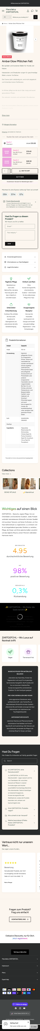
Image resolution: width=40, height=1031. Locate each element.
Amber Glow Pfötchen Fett (16, 23)
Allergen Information (10, 124)
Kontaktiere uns (19, 919)
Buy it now (20, 177)
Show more (5, 115)
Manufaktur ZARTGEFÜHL (16, 1019)
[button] (3, 11)
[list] (20, 571)
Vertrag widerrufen (20, 952)
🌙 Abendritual (28, 492)
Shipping (4, 132)
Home (5, 23)
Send (9, 243)
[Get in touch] (32, 11)
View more (5, 474)
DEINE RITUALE (10, 492)
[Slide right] (35, 39)
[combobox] (25, 17)
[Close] (35, 202)
